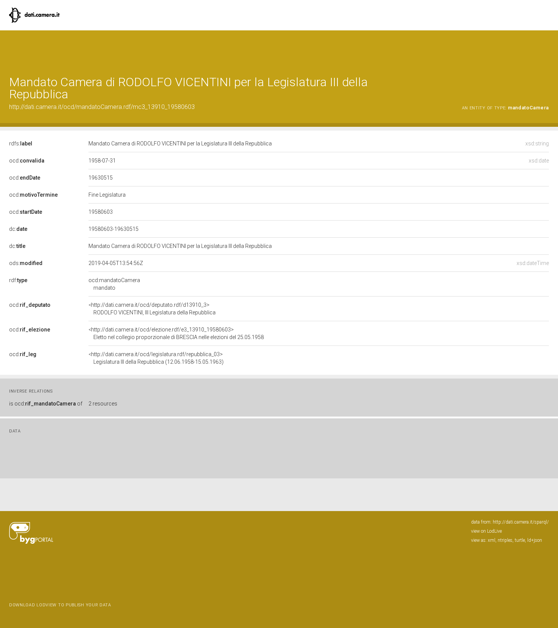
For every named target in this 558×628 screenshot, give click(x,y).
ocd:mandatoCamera (114, 284)
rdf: (18, 280)
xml (491, 540)
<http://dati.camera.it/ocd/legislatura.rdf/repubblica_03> (156, 358)
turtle (520, 540)
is (45, 404)
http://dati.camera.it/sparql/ (521, 522)
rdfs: (20, 143)
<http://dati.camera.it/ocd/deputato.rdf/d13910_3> (152, 309)
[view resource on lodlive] (545, 49)
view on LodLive (486, 531)
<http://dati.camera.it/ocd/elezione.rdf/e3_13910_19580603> (176, 333)
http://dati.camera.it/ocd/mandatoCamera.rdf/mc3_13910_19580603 (102, 106)
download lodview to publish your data (60, 605)
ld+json (534, 540)
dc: (18, 229)
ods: (26, 263)
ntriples (505, 540)
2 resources (102, 404)
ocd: (26, 161)
